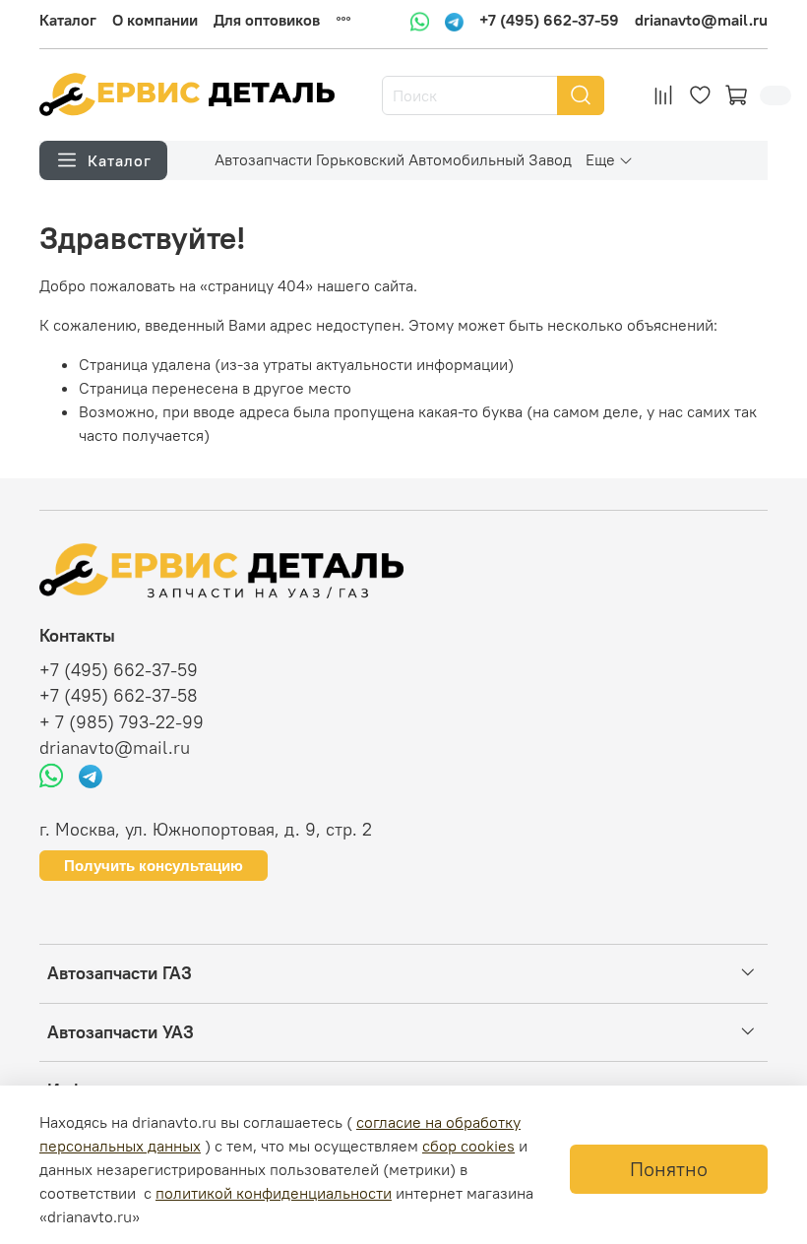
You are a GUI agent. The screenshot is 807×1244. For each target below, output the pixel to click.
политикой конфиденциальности (273, 1193)
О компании (155, 20)
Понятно (669, 1168)
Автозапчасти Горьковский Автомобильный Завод (393, 159)
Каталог (67, 20)
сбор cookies (468, 1145)
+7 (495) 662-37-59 (549, 21)
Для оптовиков (267, 20)
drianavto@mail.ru (701, 21)
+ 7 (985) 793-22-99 (121, 722)
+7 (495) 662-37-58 (118, 696)
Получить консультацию (153, 865)
